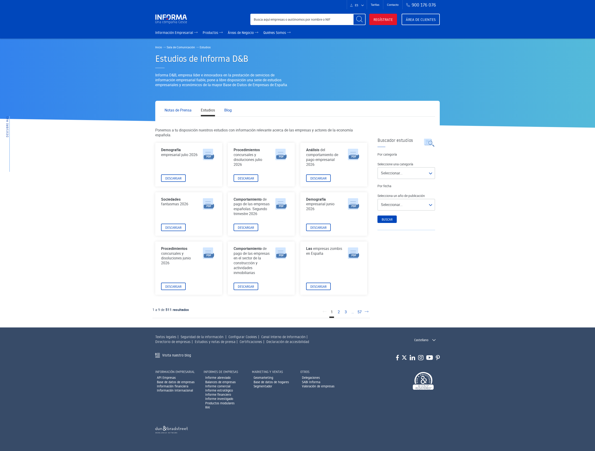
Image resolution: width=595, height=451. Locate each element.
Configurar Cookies (242, 337)
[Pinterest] (438, 357)
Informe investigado (219, 399)
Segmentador (263, 386)
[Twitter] (404, 357)
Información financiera (172, 386)
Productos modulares (220, 403)
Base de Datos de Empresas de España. (255, 84)
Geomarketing (263, 378)
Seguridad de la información (202, 337)
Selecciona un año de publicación (401, 196)
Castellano (421, 340)
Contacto (393, 5)
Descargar (173, 178)
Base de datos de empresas (176, 382)
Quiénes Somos (275, 32)
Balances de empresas (220, 382)
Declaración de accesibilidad (287, 342)
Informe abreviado (218, 378)
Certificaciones (251, 342)
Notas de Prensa (178, 110)
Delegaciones (311, 378)
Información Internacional (175, 390)
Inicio (158, 47)
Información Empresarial (174, 32)
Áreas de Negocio (241, 32)
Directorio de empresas (173, 342)
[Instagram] (420, 357)
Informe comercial (217, 386)
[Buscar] (359, 19)
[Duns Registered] (423, 381)
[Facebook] (397, 357)
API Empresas (166, 378)
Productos (211, 32)
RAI (207, 407)
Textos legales (165, 337)
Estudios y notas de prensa (215, 342)
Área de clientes (421, 19)
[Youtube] (429, 357)
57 (359, 312)
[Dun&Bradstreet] (171, 428)
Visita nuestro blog (176, 355)
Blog (228, 110)
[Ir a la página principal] (173, 19)
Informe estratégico (219, 390)
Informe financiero (218, 394)
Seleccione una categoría (395, 164)
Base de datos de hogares (271, 382)
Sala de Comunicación (181, 47)
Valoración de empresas (318, 386)
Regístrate (383, 19)
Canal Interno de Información (283, 337)
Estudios (208, 110)
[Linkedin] (412, 357)
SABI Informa (311, 382)
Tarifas (375, 5)
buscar (387, 219)
